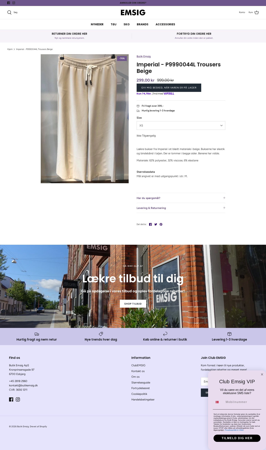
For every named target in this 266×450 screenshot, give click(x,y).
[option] (85, 118)
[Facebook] (8, 2)
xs (141, 125)
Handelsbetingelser (143, 399)
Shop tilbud (133, 303)
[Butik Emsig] (133, 12)
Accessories (165, 24)
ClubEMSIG (138, 365)
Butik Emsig (144, 56)
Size (139, 117)
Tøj (113, 24)
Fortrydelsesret (140, 388)
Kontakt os (138, 371)
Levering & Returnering (151, 208)
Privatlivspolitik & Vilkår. (234, 430)
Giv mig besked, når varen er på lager (168, 87)
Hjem (9, 49)
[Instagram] (13, 2)
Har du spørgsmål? (148, 198)
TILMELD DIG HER (237, 438)
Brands (142, 24)
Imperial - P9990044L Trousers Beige (34, 49)
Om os (135, 376)
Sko (127, 24)
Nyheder (97, 24)
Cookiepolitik (139, 394)
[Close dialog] (262, 374)
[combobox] (219, 402)
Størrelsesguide (140, 382)
